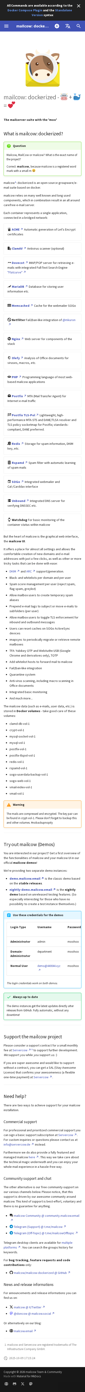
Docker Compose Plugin (24, 10)
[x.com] (22, 1384)
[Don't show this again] (78, 6)
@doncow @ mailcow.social (32, 1314)
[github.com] (14, 1384)
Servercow (19, 1050)
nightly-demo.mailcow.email (31, 890)
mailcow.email (23, 1331)
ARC (29, 571)
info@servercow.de (17, 1144)
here (32, 1157)
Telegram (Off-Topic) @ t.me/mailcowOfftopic (44, 1233)
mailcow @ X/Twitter (27, 1307)
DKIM (13, 571)
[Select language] (67, 26)
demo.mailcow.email (25, 878)
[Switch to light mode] (56, 26)
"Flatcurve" (14, 272)
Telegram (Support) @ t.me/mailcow (38, 1227)
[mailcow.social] (30, 1384)
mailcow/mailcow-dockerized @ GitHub (40, 1273)
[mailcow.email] (6, 1384)
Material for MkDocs (29, 1376)
